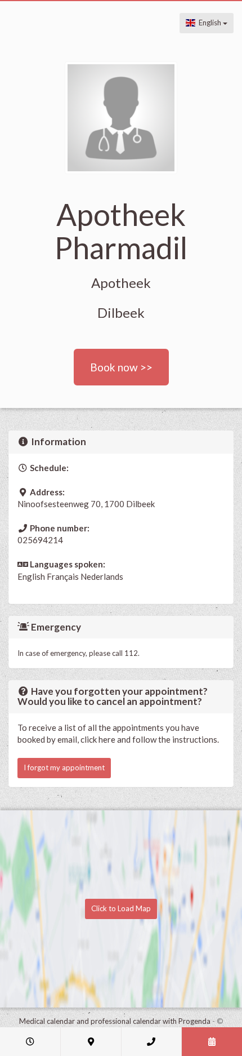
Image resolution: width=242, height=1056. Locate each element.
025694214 (40, 540)
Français (63, 576)
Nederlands (101, 576)
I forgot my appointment (64, 767)
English (209, 22)
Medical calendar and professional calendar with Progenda (114, 1021)
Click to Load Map (121, 908)
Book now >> (121, 367)
